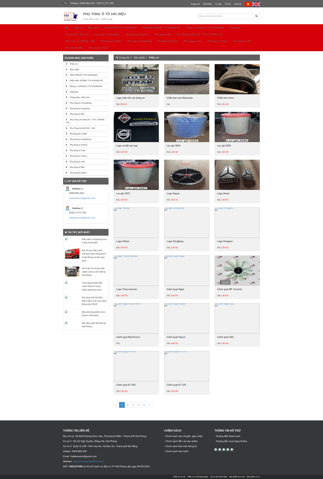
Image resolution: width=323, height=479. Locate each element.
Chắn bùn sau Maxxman (180, 97)
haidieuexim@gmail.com (82, 198)
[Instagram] (232, 449)
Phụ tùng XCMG (74, 47)
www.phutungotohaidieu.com (88, 461)
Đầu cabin (93, 27)
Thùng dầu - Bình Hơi (77, 34)
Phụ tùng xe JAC (242, 41)
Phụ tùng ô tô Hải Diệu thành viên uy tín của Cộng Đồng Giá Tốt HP (94, 300)
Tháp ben (235, 27)
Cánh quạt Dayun (176, 337)
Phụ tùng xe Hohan (167, 41)
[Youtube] (228, 449)
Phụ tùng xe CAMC (111, 41)
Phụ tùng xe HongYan (136, 34)
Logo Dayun (173, 193)
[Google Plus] (224, 449)
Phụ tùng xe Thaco (217, 41)
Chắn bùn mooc (225, 97)
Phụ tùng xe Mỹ (162, 34)
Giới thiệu (207, 4)
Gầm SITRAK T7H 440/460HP (120, 27)
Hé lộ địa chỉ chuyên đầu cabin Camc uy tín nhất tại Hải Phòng (93, 271)
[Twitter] (220, 449)
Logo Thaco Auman (126, 289)
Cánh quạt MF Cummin (229, 289)
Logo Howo (223, 193)
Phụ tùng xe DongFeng (139, 41)
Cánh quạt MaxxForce (128, 337)
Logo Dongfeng (175, 241)
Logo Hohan (122, 241)
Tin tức (228, 4)
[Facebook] (216, 449)
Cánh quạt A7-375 (176, 384)
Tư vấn (218, 4)
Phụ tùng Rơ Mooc (99, 47)
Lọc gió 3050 (224, 145)
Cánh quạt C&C (225, 337)
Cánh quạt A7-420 (126, 384)
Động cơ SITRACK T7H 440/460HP (205, 27)
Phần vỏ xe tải (171, 477)
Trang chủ (195, 4)
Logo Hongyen (225, 241)
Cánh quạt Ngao (175, 289)
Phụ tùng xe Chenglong (106, 34)
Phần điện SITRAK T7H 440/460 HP (161, 27)
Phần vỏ (78, 27)
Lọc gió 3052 (174, 145)
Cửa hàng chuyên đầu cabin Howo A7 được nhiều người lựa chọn (92, 286)
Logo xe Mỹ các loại (126, 145)
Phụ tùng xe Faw (193, 41)
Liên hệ (237, 4)
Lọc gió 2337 (123, 193)
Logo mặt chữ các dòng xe (130, 97)
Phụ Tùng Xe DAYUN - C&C (80, 41)
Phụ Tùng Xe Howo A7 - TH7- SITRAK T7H (199, 34)
